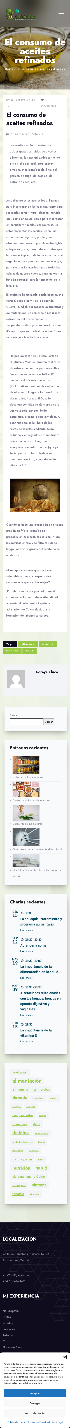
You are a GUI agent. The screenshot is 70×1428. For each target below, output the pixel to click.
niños (41, 1159)
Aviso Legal (57, 1422)
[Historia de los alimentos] (37, 765)
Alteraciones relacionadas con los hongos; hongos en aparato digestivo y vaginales (40, 1001)
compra (42, 1115)
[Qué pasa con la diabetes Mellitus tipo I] (37, 837)
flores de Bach (41, 1133)
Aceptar (35, 1393)
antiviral (53, 1098)
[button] (64, 1357)
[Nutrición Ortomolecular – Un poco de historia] (37, 860)
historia (41, 1142)
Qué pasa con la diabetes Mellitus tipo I (37, 849)
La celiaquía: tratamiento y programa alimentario (41, 921)
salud (29, 650)
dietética (48, 644)
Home (9, 69)
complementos (22, 1115)
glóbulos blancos (22, 1142)
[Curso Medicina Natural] (37, 813)
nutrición (12, 650)
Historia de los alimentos (28, 777)
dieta (36, 1124)
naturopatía (22, 1159)
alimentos (28, 644)
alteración (19, 1097)
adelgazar (19, 1072)
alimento (20, 1089)
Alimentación (19, 134)
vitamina (34, 1194)
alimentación (27, 1081)
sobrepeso (19, 1185)
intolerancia (17, 1150)
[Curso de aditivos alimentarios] (37, 789)
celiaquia (16, 1106)
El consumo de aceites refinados (41, 69)
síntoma (39, 1185)
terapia (18, 1193)
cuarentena (19, 1124)
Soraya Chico (25, 100)
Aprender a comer (34, 945)
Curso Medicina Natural (27, 824)
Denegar (35, 1403)
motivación (34, 1150)
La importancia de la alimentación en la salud (39, 969)
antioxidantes (38, 1098)
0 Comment (49, 106)
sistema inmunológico (28, 1176)
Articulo (37, 134)
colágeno (30, 1106)
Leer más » (26, 930)
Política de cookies (17, 1422)
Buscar (14, 715)
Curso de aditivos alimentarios (31, 800)
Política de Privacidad (39, 1422)
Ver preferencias (35, 1413)
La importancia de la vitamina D (36, 1032)
